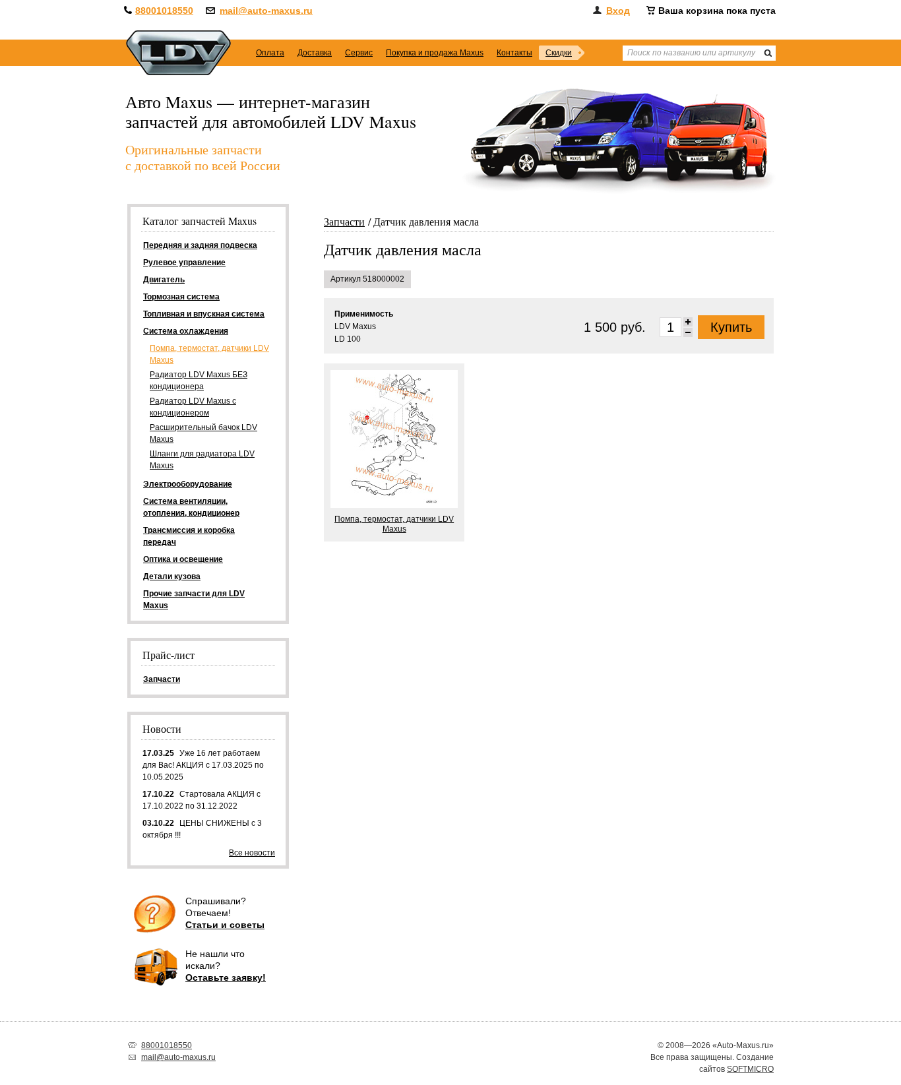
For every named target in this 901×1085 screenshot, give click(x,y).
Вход (618, 10)
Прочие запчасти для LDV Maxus (194, 599)
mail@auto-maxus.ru (266, 10)
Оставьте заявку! (225, 977)
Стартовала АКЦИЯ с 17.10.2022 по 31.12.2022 (201, 800)
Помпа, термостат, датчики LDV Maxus (209, 354)
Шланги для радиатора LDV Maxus (202, 459)
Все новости (252, 852)
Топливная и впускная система (203, 314)
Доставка (314, 52)
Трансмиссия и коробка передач (189, 536)
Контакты (514, 52)
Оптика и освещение (183, 559)
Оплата (270, 52)
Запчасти (344, 221)
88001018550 (164, 10)
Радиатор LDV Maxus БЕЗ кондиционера (198, 380)
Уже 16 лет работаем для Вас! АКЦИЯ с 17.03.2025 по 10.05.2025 (203, 765)
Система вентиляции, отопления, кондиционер (191, 507)
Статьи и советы (224, 924)
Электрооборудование (187, 484)
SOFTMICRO (750, 1069)
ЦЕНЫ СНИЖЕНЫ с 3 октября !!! (202, 829)
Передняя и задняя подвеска (200, 245)
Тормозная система (181, 296)
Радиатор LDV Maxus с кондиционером (193, 407)
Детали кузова (172, 576)
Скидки (558, 52)
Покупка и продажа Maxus (434, 52)
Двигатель (164, 279)
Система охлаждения (185, 331)
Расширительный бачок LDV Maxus (203, 433)
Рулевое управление (184, 262)
